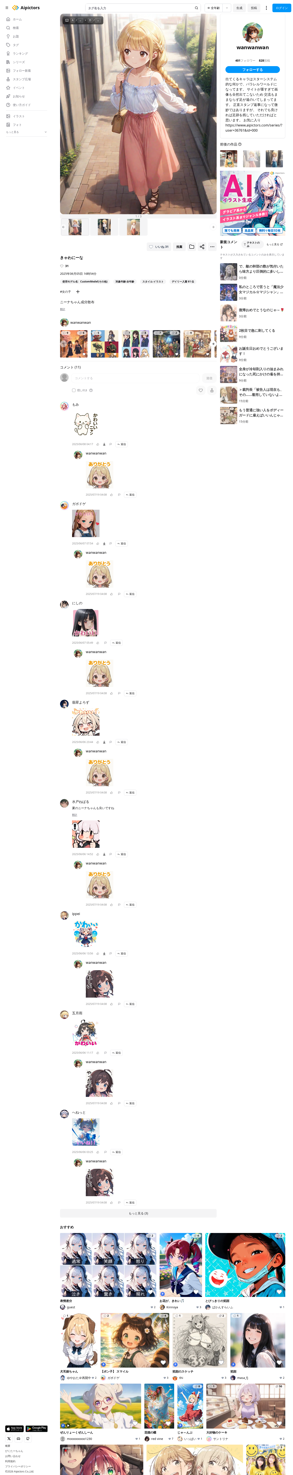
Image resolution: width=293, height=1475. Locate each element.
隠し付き (82, 390)
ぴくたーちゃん (14, 1451)
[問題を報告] (111, 444)
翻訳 (62, 309)
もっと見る (272, 244)
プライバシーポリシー (18, 1466)
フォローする (252, 69)
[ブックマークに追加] (191, 246)
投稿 (254, 8)
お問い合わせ (13, 1456)
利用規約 (10, 1461)
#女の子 (65, 292)
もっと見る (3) (138, 1213)
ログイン (282, 8)
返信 (123, 444)
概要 (7, 1446)
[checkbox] (74, 390)
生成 (239, 8)
